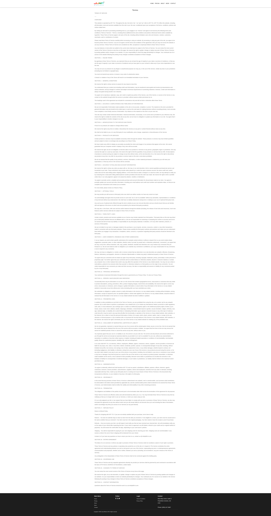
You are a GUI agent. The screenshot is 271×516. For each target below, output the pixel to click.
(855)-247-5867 (166, 507)
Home (152, 3)
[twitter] (119, 499)
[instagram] (117, 499)
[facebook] (115, 499)
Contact (173, 3)
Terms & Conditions (141, 498)
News (167, 3)
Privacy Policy (140, 501)
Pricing (157, 3)
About (163, 3)
